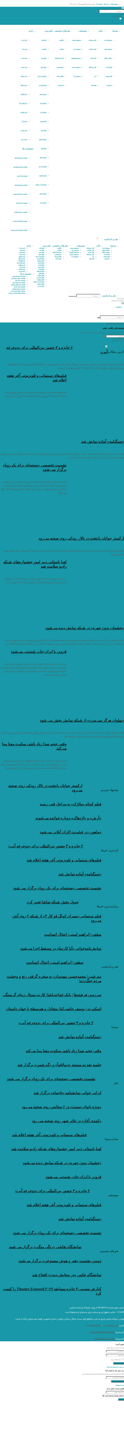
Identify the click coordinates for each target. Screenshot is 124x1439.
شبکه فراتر (43, 112)
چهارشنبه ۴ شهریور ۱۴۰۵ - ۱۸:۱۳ (72, 797)
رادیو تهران (24, 58)
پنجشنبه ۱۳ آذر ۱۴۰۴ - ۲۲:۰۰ (93, 927)
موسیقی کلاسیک (76, 58)
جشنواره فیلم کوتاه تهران (20, 221)
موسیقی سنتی (76, 40)
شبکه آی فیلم (43, 139)
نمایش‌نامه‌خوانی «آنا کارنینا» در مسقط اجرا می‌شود (60, 948)
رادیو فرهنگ (24, 85)
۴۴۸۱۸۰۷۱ (113, 1325)
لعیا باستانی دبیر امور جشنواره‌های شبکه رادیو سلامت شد (56, 1149)
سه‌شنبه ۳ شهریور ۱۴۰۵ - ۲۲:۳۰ (92, 1114)
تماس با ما (99, 4)
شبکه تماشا (43, 157)
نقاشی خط (60, 76)
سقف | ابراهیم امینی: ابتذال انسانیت (72, 934)
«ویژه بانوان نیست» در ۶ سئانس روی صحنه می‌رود (61, 1107)
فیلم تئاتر (93, 85)
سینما (115, 30)
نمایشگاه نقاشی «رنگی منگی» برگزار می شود (45, 1247)
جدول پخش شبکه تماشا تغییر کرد (53, 902)
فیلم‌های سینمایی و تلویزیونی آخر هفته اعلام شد (64, 860)
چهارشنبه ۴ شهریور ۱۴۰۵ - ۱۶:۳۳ (91, 1170)
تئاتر (100, 30)
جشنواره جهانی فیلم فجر (20, 167)
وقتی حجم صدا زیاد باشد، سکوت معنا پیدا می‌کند (63, 1051)
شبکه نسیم (43, 121)
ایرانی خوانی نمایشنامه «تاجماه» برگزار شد (67, 1093)
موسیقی (82, 30)
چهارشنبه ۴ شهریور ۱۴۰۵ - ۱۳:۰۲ (91, 1072)
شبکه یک (44, 40)
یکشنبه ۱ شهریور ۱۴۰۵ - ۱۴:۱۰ (92, 1300)
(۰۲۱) (105, 1325)
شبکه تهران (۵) (42, 76)
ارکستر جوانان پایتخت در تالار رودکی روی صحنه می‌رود (81, 538)
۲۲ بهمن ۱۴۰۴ (79, 969)
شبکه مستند (43, 193)
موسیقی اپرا (77, 76)
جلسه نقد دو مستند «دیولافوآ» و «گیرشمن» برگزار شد (59, 1065)
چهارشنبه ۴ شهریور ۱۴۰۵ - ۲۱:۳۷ (73, 853)
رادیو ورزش (24, 139)
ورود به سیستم (120, 1385)
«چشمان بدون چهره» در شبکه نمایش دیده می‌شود (85, 628)
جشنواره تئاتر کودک (22, 203)
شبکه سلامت (43, 175)
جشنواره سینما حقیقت (21, 212)
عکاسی (61, 40)
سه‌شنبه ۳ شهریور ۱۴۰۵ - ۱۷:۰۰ (92, 839)
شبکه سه (44, 58)
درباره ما (106, 4)
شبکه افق (44, 148)
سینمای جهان (108, 49)
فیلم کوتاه (109, 67)
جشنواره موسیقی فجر (21, 185)
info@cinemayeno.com (104, 1339)
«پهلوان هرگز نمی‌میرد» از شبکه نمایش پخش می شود (82, 720)
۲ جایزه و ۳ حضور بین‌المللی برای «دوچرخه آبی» (45, 846)
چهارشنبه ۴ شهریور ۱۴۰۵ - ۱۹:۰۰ (91, 895)
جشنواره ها (28, 148)
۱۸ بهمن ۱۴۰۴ (97, 988)
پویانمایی (109, 85)
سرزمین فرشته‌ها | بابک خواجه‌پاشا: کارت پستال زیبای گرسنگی (52, 995)
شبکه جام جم (43, 166)
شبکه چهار (44, 67)
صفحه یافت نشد (111, 323)
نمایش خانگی (108, 58)
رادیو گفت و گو (23, 103)
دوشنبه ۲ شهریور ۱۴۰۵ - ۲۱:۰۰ (72, 1254)
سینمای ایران (108, 40)
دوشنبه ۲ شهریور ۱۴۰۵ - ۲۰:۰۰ (92, 1268)
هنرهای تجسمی (62, 30)
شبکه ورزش (43, 202)
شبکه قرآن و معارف (41, 184)
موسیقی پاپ (77, 49)
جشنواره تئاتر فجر (22, 176)
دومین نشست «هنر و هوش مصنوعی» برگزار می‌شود (59, 1261)
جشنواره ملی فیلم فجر (21, 158)
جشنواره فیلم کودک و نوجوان (19, 230)
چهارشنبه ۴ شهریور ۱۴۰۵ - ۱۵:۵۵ (91, 1184)
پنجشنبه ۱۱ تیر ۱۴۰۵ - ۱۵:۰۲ (70, 909)
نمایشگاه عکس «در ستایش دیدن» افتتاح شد (66, 1275)
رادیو (31, 30)
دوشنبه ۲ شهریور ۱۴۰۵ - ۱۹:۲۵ (92, 955)
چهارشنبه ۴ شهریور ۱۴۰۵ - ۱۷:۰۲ (91, 1156)
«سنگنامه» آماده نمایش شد (102, 441)
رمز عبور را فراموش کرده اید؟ (115, 1367)
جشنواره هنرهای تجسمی (20, 194)
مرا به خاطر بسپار (116, 1360)
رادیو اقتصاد (24, 94)
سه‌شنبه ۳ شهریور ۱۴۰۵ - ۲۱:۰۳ (92, 811)
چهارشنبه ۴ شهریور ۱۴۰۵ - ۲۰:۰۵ (91, 881)
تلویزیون (48, 30)
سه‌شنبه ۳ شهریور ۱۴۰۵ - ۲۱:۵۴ (92, 1128)
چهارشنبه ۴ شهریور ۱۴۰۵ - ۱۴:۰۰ (91, 1058)
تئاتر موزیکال (92, 67)
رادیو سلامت (24, 112)
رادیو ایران (24, 40)
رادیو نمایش (24, 76)
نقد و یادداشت (111, 239)
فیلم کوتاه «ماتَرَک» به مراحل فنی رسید (70, 804)
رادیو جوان (24, 67)
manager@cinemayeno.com (102, 1332)
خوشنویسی (60, 67)
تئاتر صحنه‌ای (92, 40)
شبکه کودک (43, 103)
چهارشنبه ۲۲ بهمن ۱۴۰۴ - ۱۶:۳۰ (92, 941)
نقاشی (62, 49)
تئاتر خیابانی (92, 49)
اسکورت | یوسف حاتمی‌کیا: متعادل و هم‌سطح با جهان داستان (53, 1009)
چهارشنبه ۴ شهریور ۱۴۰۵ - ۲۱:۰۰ (91, 867)
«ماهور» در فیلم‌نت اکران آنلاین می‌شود (70, 832)
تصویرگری (61, 85)
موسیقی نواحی (76, 67)
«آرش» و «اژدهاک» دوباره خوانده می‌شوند (68, 818)
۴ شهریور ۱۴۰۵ (103, 359)
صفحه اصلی (114, 4)
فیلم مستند (109, 76)
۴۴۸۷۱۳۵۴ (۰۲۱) (93, 1325)
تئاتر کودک (93, 58)
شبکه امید (44, 130)
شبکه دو (44, 49)
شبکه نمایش (43, 94)
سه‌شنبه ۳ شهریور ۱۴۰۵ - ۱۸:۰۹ (92, 825)
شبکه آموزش (43, 85)
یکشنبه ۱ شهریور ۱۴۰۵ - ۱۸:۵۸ (92, 1282)
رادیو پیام (25, 49)
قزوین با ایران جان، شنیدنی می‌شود (39, 651)
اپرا (95, 76)
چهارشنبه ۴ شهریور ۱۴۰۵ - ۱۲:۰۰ (91, 1100)
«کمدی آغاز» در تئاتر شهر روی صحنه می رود (66, 1121)
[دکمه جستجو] (98, 11)
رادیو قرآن (24, 121)
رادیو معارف (24, 130)
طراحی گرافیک (59, 58)
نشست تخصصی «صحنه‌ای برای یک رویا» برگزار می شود (57, 888)
